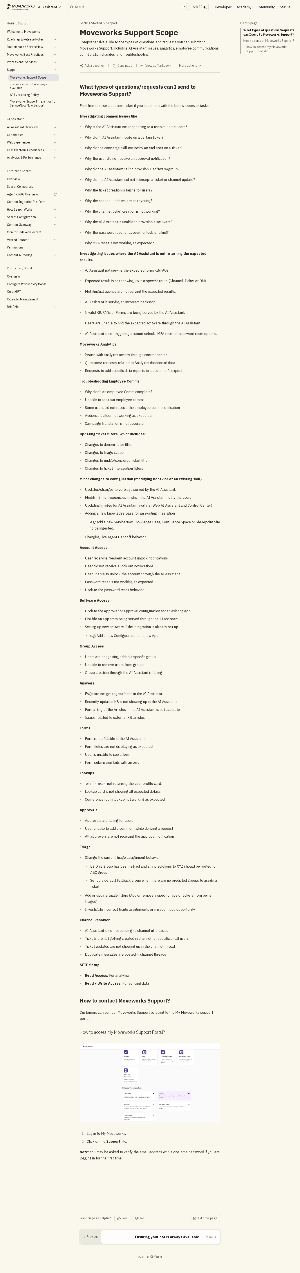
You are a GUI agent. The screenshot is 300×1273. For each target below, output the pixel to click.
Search (130, 7)
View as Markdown (158, 66)
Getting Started (91, 23)
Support (111, 23)
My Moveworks (113, 1133)
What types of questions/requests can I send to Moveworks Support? (268, 32)
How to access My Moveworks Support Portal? (266, 49)
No (142, 1218)
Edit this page (207, 1218)
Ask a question (95, 66)
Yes (125, 1218)
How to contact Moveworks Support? (268, 41)
